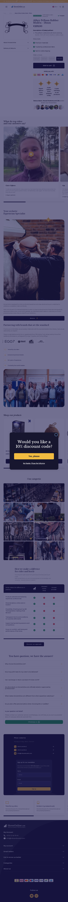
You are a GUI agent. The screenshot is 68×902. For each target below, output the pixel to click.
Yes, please (34, 456)
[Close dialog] (56, 434)
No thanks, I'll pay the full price (34, 463)
